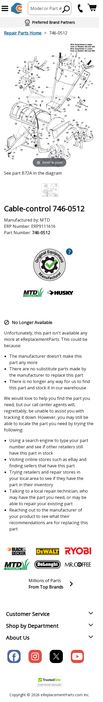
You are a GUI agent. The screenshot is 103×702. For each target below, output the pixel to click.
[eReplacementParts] (16, 8)
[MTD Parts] (17, 564)
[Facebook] (14, 656)
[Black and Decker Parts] (17, 551)
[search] (66, 9)
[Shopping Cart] (92, 8)
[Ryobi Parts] (78, 551)
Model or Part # (46, 8)
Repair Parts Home (22, 33)
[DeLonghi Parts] (47, 564)
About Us (18, 637)
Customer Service (28, 613)
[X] (56, 656)
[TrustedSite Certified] (49, 681)
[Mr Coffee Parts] (78, 564)
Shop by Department (32, 625)
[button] (5, 8)
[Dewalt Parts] (47, 551)
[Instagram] (35, 656)
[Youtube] (77, 656)
